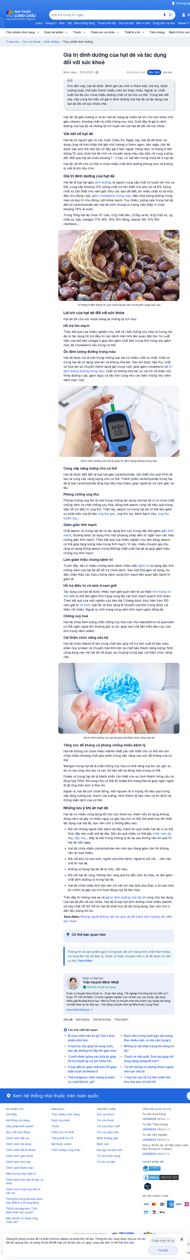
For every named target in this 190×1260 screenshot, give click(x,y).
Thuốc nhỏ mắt (107, 23)
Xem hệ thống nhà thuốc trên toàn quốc (56, 1095)
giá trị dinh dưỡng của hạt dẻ (126, 897)
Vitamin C (183, 23)
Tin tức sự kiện (106, 1161)
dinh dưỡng (103, 182)
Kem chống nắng (84, 23)
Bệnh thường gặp (107, 1138)
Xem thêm (85, 960)
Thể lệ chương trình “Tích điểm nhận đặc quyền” (21, 1210)
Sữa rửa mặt (126, 23)
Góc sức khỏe (31, 41)
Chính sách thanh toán (19, 1167)
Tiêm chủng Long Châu (65, 1149)
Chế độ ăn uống (101, 1019)
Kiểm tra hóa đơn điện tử (21, 1173)
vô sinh (85, 605)
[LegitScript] (160, 1186)
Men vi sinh (143, 23)
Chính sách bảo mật (18, 1161)
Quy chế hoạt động (18, 1132)
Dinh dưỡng (51, 41)
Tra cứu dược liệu (108, 1132)
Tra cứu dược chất (108, 1126)
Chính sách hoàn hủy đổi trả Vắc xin (23, 1191)
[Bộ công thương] (151, 1168)
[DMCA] (160, 1177)
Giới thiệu (11, 1114)
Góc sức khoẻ (105, 1114)
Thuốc (55, 1126)
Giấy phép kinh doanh (19, 1126)
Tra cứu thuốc (105, 1120)
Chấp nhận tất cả (163, 1240)
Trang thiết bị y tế (62, 1138)
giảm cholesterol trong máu (111, 196)
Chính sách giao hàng (19, 1155)
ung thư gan (106, 514)
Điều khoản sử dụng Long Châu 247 (22, 1220)
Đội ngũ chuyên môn (109, 1149)
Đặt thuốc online (61, 1144)
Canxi (38, 23)
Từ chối (163, 1250)
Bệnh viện (103, 1144)
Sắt (69, 23)
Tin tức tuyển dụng (108, 1155)
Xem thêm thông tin (78, 1009)
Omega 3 (50, 23)
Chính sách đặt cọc (18, 1138)
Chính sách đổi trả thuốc (21, 1149)
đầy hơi (80, 838)
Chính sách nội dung (18, 1144)
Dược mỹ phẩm (60, 1120)
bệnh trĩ (144, 565)
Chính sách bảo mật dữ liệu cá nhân (24, 1181)
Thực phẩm (121, 1019)
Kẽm (62, 23)
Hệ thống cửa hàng (18, 1120)
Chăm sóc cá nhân (62, 1132)
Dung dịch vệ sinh (164, 23)
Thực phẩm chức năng (65, 1114)
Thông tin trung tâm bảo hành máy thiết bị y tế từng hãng (24, 1200)
